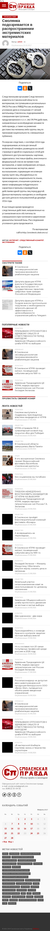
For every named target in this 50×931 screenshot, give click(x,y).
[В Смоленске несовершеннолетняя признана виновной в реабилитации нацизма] (7, 271)
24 (31, 833)
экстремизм (8, 242)
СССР (40, 900)
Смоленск (14, 854)
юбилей (13, 900)
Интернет (14, 240)
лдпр (5, 900)
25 (38, 833)
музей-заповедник (27, 900)
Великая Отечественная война (16, 873)
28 (12, 838)
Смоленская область (30, 854)
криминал (21, 890)
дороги (34, 887)
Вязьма (12, 903)
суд (4, 903)
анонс (30, 897)
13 (5, 828)
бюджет (38, 897)
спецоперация (9, 860)
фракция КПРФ (9, 863)
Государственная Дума (22, 857)
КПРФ (5, 854)
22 (18, 833)
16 (25, 828)
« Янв (4, 842)
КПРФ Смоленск (32, 880)
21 (12, 833)
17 (31, 828)
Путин (36, 883)
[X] (30, 88)
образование (9, 890)
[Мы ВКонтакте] (9, 795)
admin (19, 42)
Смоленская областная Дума (16, 870)
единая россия (25, 863)
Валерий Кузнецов (11, 887)
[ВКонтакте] (20, 88)
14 (12, 828)
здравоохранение (11, 893)
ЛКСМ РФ (6, 867)
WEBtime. (36, 929)
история (25, 887)
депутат (6, 897)
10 (31, 824)
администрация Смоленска (15, 877)
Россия (32, 890)
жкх (23, 893)
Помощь (38, 863)
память (36, 893)
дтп (29, 893)
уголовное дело (24, 883)
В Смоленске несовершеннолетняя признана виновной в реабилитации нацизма (27, 271)
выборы (16, 867)
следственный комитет (31, 240)
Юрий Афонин (19, 897)
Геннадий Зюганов (27, 860)
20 (5, 833)
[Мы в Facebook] (19, 795)
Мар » (10, 842)
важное (6, 857)
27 (5, 838)
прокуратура (8, 883)
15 (18, 828)
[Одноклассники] (25, 88)
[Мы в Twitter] (4, 795)
